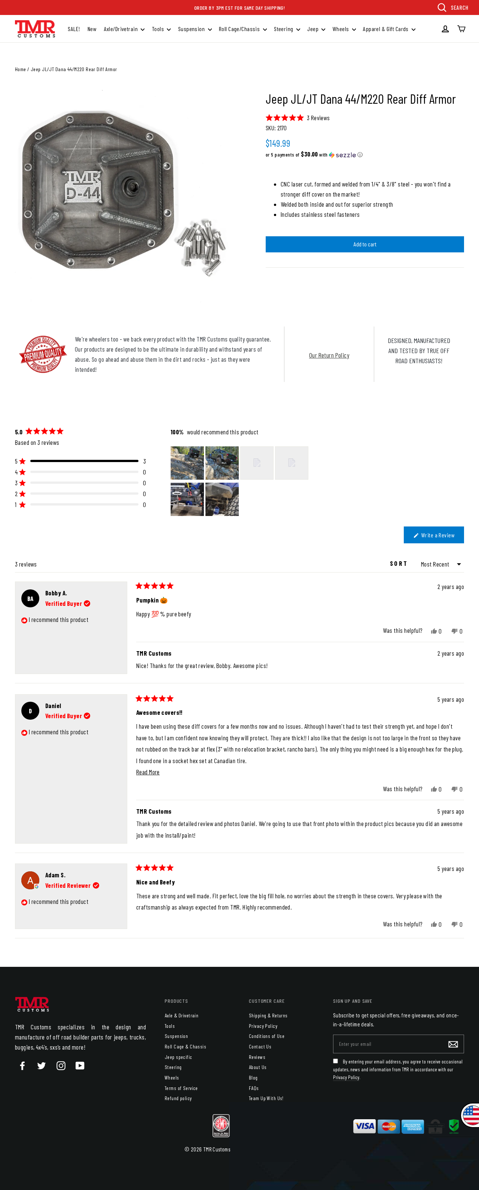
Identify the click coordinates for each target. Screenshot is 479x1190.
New (92, 28)
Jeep (313, 28)
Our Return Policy (329, 355)
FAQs (254, 1088)
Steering (284, 28)
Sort (400, 563)
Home (20, 69)
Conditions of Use (266, 1036)
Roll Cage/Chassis (240, 28)
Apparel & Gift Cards (386, 28)
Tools (158, 28)
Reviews (257, 1057)
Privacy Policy (263, 1026)
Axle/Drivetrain (121, 28)
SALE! (74, 28)
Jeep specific (178, 1057)
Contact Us (260, 1046)
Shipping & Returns (268, 1015)
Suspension (192, 28)
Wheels (341, 28)
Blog (253, 1077)
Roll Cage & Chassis (185, 1046)
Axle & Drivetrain (181, 1015)
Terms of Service (181, 1088)
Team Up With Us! (266, 1098)
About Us (257, 1067)
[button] (298, 117)
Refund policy (178, 1098)
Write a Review (442, 537)
